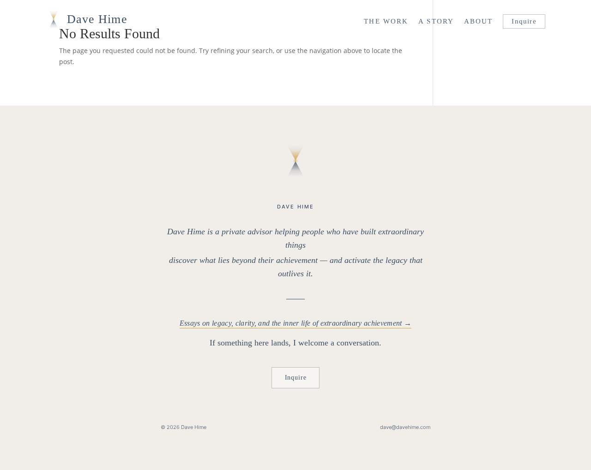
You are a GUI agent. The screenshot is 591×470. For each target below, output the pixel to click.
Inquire (524, 21)
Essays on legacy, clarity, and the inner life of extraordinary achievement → (295, 323)
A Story (436, 21)
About (478, 21)
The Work (386, 21)
